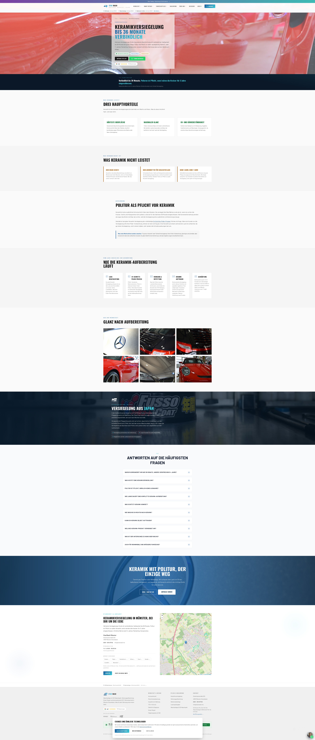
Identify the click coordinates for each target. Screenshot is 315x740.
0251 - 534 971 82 (148, 592)
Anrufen (107, 673)
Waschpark (173, 6)
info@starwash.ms (120, 642)
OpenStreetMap (207, 674)
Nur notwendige (136, 731)
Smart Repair (148, 6)
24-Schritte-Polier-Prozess (161, 221)
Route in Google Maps (121, 673)
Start (116, 18)
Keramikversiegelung (176, 696)
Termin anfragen (138, 58)
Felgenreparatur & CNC (154, 713)
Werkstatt (136, 6)
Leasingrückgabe (175, 704)
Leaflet (200, 674)
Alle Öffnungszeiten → (198, 714)
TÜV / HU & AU (152, 704)
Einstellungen (150, 731)
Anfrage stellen (121, 58)
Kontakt (210, 6)
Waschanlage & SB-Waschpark (179, 707)
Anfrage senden (166, 592)
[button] (186, 642)
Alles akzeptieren (122, 731)
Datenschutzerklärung (145, 727)
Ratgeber (192, 6)
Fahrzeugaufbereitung (177, 699)
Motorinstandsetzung (154, 699)
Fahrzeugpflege (161, 6)
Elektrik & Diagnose (153, 707)
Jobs (198, 6)
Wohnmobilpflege (175, 702)
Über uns (182, 6)
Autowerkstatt (152, 696)
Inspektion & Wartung (154, 702)
